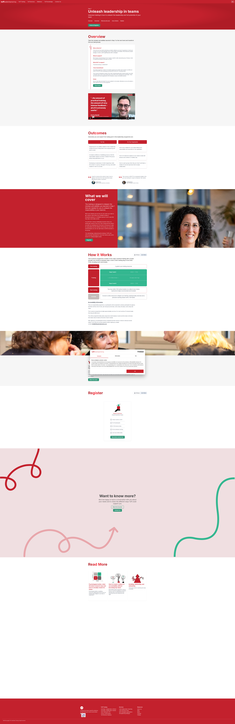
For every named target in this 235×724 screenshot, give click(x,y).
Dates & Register (94, 25)
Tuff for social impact (106, 713)
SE (232, 1)
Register (122, 20)
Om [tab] (136, 355)
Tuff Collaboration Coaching (125, 709)
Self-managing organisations (125, 712)
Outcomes (96, 20)
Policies (139, 715)
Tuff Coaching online (124, 710)
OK (135, 371)
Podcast (139, 713)
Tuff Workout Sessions (106, 715)
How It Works (115, 20)
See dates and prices (117, 437)
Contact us (117, 510)
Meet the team (93, 379)
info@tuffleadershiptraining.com (99, 324)
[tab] (136, 255)
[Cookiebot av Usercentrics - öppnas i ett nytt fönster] (138, 352)
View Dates (98, 85)
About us (139, 709)
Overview (90, 20)
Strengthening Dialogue (124, 713)
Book (138, 712)
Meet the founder (117, 507)
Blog (138, 710)
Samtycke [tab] (99, 356)
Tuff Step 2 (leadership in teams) (108, 710)
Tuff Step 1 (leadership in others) (108, 709)
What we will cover (105, 20)
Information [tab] (117, 355)
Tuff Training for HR (105, 712)
